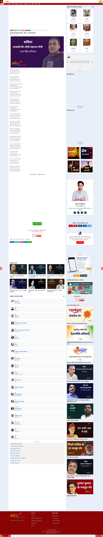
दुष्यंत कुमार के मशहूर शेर (72, 495)
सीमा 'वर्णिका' (17, 345)
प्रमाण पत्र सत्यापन (56, 523)
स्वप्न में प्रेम (17, 365)
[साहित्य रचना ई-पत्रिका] (7, 1)
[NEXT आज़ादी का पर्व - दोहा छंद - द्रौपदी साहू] (102, 268)
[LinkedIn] (82, 212)
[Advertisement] (37, 13)
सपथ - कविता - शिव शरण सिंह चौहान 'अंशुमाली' (17, 276)
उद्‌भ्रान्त (73, 33)
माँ (22, 3)
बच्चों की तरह (17, 301)
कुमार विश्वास (17, 402)
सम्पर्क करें (33, 515)
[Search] (2, 536)
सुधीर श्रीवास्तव (17, 431)
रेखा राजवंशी (16, 324)
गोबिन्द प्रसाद (17, 338)
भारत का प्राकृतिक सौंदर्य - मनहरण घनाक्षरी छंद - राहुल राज (37, 276)
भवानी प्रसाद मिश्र (18, 303)
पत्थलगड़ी (16, 315)
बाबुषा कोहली (17, 367)
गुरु (15, 437)
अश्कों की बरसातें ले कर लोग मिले (20, 323)
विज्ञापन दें (32, 525)
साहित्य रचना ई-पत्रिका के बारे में (36, 518)
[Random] (99, 536)
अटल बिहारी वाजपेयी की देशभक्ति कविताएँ (16, 446)
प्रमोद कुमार (73, 48)
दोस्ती (36, 3)
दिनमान (16, 344)
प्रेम (5, 3)
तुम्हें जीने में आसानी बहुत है (19, 401)
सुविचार (16, 3)
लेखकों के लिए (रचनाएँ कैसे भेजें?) (36, 520)
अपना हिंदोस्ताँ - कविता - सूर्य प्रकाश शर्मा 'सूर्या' (37, 291)
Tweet (17, 242)
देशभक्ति (19, 30)
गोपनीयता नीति (54, 529)
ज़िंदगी (39, 3)
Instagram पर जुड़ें (37, 223)
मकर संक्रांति (17, 422)
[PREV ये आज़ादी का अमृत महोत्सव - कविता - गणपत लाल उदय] (1, 268)
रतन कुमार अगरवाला (18, 424)
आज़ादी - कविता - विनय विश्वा (73, 420)
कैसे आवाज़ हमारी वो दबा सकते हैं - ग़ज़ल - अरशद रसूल (78, 381)
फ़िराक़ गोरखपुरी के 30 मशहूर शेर (15, 448)
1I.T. (49, 532)
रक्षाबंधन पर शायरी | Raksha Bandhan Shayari (77, 323)
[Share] (96, 536)
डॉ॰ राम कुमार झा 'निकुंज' (19, 374)
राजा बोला (16, 337)
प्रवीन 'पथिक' (17, 360)
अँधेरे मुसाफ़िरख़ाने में (18, 394)
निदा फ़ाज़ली (16, 353)
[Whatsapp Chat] (101, 536)
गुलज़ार (87, 48)
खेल (15, 308)
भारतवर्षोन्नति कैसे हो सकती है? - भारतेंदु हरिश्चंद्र (18, 458)
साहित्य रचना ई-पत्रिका (51, 531)
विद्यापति (16, 388)
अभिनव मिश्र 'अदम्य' (18, 410)
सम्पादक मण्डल (33, 523)
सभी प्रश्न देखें (80, 106)
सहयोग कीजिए (80, 242)
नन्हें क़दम (16, 372)
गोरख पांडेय (73, 19)
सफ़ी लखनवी (17, 331)
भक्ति (32, 3)
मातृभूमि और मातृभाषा (18, 415)
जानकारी (25, 3)
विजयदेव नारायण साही (18, 395)
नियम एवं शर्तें (49, 529)
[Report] (10, 536)
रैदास (15, 381)
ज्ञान (29, 3)
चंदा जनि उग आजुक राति (19, 387)
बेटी (19, 3)
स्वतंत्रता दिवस (28, 30)
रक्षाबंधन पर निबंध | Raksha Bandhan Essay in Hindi (78, 362)
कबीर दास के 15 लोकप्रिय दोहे (15, 455)
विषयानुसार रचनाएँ (55, 515)
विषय (2, 3)
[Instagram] (78, 212)
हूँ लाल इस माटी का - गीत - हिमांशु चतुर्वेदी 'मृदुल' (55, 276)
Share (12, 242)
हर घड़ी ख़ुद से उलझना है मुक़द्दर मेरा (21, 351)
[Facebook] (75, 212)
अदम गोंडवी (87, 33)
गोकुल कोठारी (17, 417)
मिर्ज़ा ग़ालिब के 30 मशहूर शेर (72, 457)
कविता (15, 30)
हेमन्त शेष (16, 310)
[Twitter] (85, 212)
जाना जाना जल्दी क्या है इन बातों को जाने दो (22, 330)
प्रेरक (13, 3)
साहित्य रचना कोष (55, 518)
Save (21, 242)
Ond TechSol (53, 532)
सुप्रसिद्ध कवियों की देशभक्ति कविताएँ (16, 443)
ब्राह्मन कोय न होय (18, 380)
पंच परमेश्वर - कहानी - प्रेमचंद (15, 460)
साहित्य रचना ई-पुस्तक (56, 520)
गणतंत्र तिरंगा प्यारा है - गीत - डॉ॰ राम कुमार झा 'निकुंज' (18, 291)
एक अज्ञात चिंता (17, 358)
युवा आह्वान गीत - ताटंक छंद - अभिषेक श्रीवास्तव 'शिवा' (54, 291)
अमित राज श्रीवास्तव (80, 204)
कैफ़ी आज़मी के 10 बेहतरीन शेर (15, 453)
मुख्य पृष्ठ (11, 30)
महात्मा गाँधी (22, 30)
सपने (15, 429)
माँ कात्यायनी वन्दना (18, 408)
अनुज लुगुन (16, 317)
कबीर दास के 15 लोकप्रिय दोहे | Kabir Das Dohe (77, 439)
